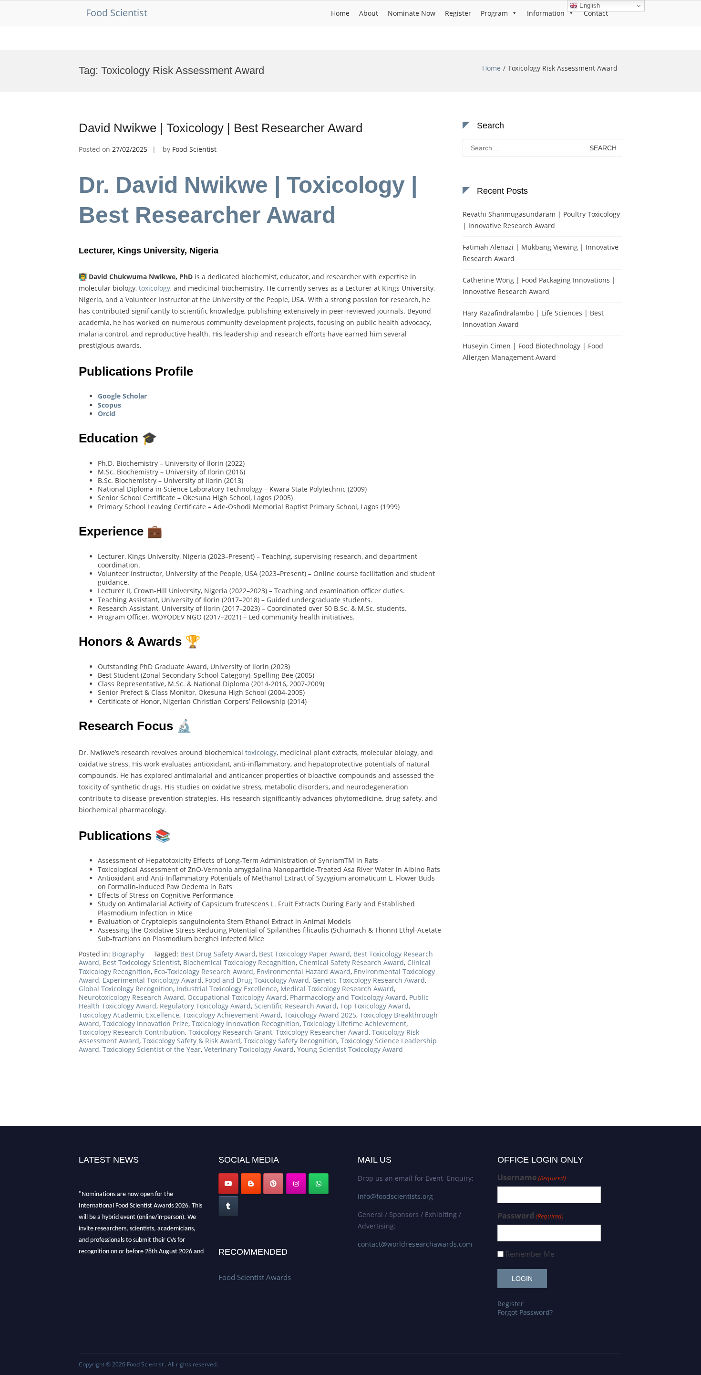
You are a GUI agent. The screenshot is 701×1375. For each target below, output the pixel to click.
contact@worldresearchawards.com (415, 1244)
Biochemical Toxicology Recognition (239, 962)
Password (530, 1216)
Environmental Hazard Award (303, 971)
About (368, 13)
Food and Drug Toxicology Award (257, 980)
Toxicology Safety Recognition (290, 1040)
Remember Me (529, 1254)
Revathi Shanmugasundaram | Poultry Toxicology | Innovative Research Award (541, 220)
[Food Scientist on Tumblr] (228, 1206)
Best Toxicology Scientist (141, 962)
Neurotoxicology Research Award (131, 997)
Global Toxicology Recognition (126, 988)
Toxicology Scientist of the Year (152, 1049)
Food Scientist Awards (254, 1277)
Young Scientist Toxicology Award (350, 1049)
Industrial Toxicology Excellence (226, 988)
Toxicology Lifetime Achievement (354, 1023)
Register (458, 13)
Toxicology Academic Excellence (129, 1014)
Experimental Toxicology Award (152, 980)
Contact (596, 13)
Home (340, 13)
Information (546, 13)
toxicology (153, 288)
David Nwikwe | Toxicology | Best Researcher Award (220, 128)
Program (494, 13)
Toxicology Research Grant (230, 1032)
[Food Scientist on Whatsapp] (319, 1183)
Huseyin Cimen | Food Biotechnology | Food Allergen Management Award (533, 351)
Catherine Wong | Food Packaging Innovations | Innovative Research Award (539, 285)
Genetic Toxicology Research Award (368, 980)
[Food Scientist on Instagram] (296, 1183)
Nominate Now (411, 13)
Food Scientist (116, 12)
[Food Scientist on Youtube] (228, 1183)
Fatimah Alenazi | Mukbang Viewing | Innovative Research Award (541, 252)
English (588, 5)
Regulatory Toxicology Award (205, 1005)
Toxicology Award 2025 (320, 1014)
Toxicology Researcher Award (322, 1032)
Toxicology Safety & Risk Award (191, 1040)
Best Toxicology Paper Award (304, 953)
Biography (128, 953)
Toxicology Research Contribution (132, 1032)
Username (531, 1178)
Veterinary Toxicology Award (249, 1049)
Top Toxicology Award (374, 1005)
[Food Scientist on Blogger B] (251, 1183)
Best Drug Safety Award (218, 953)
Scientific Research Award (295, 1005)
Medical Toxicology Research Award (337, 988)
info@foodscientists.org (395, 1196)
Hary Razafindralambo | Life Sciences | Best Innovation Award (533, 318)
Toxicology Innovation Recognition (245, 1023)
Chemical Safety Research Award (351, 962)
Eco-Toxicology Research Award (203, 971)
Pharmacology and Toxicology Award (348, 997)
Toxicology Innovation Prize (145, 1023)
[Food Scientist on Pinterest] (273, 1183)
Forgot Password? (525, 1312)
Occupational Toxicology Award (237, 997)
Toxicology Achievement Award (232, 1014)
